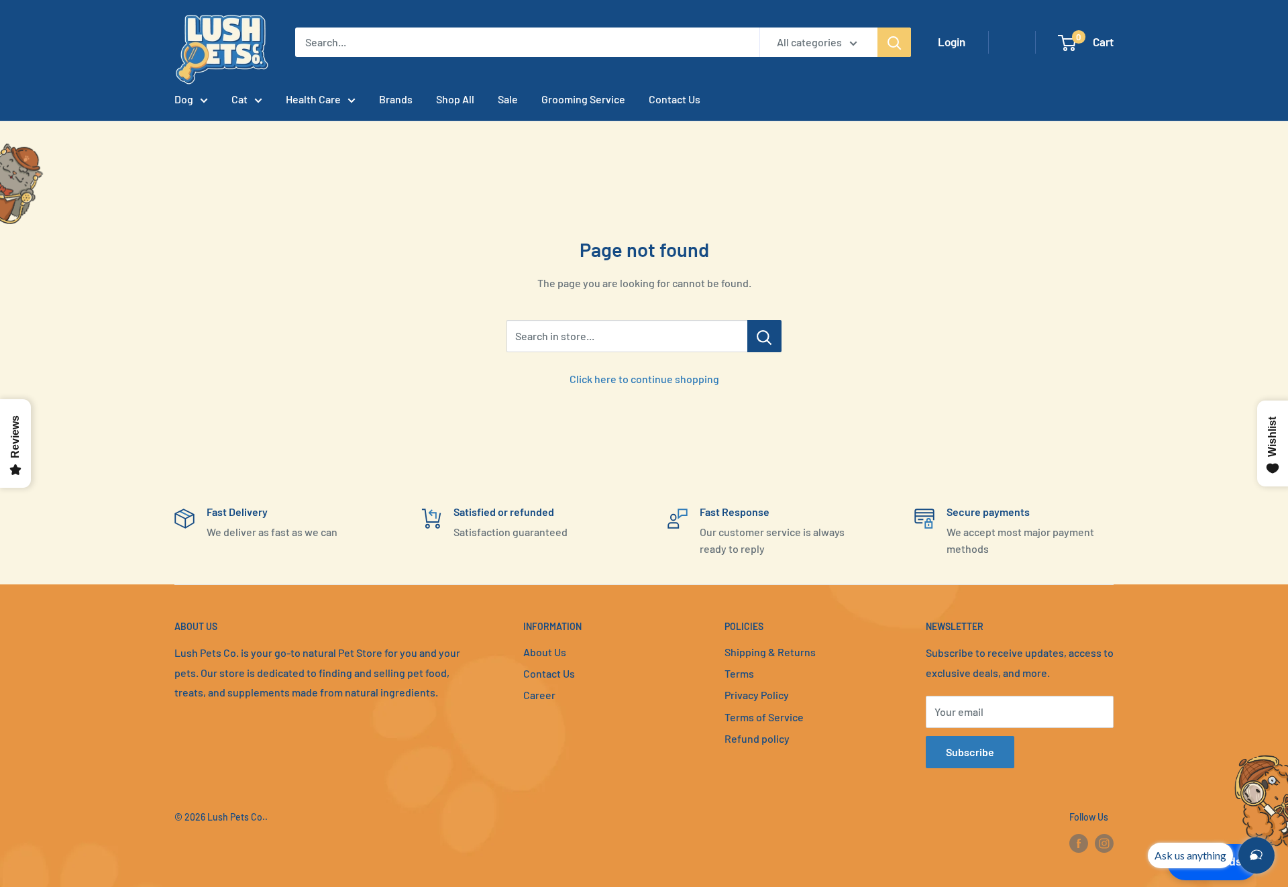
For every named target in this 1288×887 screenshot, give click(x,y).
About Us (544, 651)
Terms (739, 673)
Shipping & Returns (770, 651)
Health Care (313, 99)
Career (539, 694)
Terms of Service (764, 717)
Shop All (455, 99)
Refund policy (757, 738)
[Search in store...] (764, 336)
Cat (239, 99)
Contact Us (674, 99)
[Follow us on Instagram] (1104, 843)
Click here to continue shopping (644, 378)
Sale (508, 99)
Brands (396, 99)
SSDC (222, 844)
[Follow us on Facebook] (1078, 843)
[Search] (894, 42)
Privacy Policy (756, 694)
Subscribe (970, 751)
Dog (183, 99)
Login (951, 41)
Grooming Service (583, 99)
